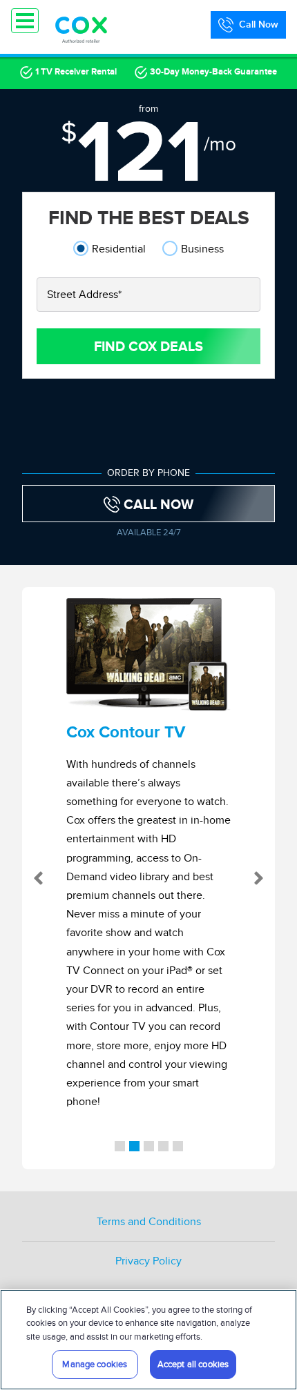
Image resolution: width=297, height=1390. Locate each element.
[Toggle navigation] (25, 20)
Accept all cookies (193, 1364)
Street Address (84, 294)
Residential (119, 249)
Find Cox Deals (148, 346)
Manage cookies (94, 1364)
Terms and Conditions (149, 1221)
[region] (148, 1339)
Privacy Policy (148, 1261)
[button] (35, 878)
